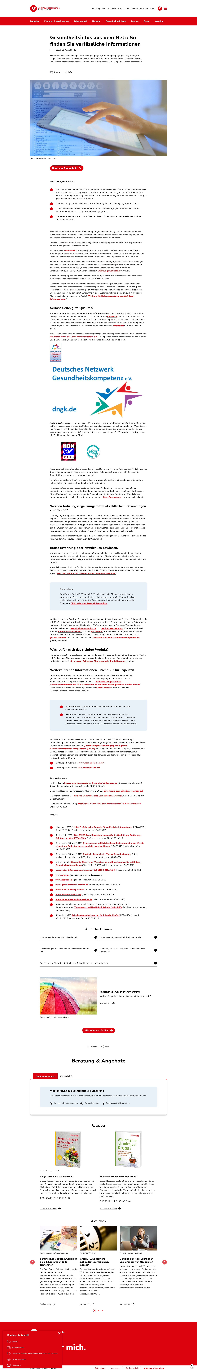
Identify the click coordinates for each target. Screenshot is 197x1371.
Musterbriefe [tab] (66, 1076)
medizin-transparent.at (112, 628)
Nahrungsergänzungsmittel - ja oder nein (59, 937)
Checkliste (112, 316)
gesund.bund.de (58, 637)
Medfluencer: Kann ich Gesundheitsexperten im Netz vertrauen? (109, 803)
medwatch (70, 250)
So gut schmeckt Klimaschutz (56, 1176)
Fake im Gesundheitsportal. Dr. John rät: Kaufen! (96, 915)
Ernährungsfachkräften (108, 270)
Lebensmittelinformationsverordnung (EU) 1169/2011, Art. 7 (85, 870)
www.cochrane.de (65, 879)
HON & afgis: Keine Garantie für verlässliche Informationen (103, 827)
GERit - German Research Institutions (89, 603)
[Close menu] (59, 1333)
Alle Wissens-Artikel (96, 1030)
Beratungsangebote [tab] (45, 1076)
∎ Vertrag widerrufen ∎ (154, 1368)
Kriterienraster (103, 687)
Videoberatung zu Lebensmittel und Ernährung (77, 1090)
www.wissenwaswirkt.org (68, 894)
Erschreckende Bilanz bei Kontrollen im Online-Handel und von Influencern (74, 963)
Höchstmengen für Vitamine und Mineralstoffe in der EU (64, 950)
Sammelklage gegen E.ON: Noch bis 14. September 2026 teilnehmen (58, 1261)
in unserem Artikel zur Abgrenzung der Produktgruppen (98, 661)
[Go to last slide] (32, 1262)
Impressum (115, 1368)
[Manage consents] (192, 1366)
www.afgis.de (62, 875)
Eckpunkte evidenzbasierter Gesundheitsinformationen (91, 783)
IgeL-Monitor (97, 631)
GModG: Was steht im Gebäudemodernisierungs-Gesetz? (95, 1261)
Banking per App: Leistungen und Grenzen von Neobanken (136, 1260)
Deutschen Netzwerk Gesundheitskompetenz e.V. (116, 637)
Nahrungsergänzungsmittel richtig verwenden (121, 937)
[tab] (94, 1310)
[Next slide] (164, 1262)
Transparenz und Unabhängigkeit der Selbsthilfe (98, 907)
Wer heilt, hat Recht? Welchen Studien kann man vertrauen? (86, 573)
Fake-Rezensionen (112, 497)
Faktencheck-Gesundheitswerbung (120, 991)
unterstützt (118, 325)
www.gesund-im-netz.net (91, 762)
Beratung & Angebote (64, 168)
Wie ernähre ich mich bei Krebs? (118, 1176)
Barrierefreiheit (132, 1368)
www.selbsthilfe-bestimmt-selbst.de (74, 899)
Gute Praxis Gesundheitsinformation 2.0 (123, 791)
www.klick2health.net (89, 767)
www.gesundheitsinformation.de (72, 884)
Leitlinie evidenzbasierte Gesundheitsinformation (98, 795)
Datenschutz (100, 1368)
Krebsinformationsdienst (70, 631)
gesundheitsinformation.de (83, 628)
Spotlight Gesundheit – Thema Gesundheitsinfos (107, 854)
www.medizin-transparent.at (70, 889)
